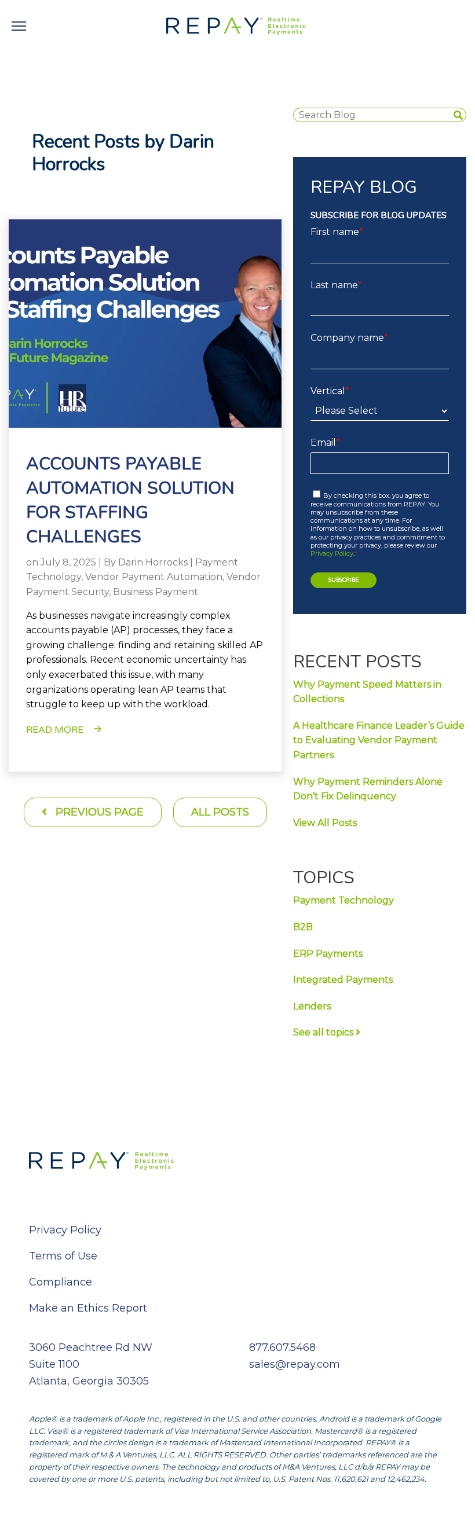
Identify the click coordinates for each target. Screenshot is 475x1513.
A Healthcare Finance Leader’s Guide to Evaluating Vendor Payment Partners (379, 740)
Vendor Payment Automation (153, 576)
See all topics (324, 1032)
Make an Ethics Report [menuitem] (88, 1308)
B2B (303, 926)
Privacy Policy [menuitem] (65, 1230)
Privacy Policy (331, 553)
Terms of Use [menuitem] (63, 1256)
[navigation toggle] (19, 26)
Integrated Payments (343, 979)
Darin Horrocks (153, 562)
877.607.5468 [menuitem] (282, 1347)
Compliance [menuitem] (60, 1282)
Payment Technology (343, 900)
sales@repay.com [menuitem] (294, 1364)
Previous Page (98, 812)
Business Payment (155, 591)
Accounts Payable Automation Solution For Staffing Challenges (130, 500)
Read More (54, 730)
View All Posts (325, 822)
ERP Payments (328, 953)
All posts (220, 812)
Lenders (312, 1006)
